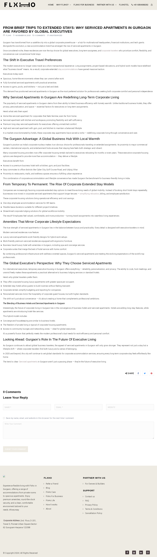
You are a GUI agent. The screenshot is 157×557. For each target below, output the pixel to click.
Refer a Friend (52, 483)
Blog (48, 488)
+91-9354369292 (140, 4)
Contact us (90, 496)
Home (51, 4)
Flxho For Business (84, 4)
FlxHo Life (50, 500)
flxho (8, 35)
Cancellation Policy (93, 513)
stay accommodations (68, 69)
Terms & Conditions (93, 509)
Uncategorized (55, 35)
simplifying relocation (89, 193)
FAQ (87, 500)
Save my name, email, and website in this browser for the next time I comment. (40, 418)
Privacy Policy (91, 504)
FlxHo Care (51, 492)
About (48, 508)
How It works (51, 504)
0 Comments (40, 35)
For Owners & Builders (95, 483)
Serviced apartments (28, 361)
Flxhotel (124, 4)
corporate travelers (110, 50)
